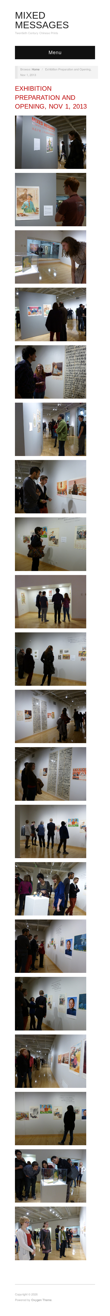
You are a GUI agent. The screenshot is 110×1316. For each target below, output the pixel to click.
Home (36, 69)
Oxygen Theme (41, 1300)
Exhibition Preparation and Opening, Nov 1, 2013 (51, 97)
